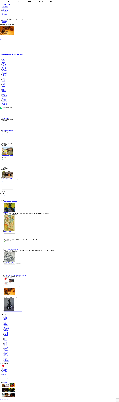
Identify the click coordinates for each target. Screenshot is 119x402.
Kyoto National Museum (6, 118)
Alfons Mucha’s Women (7, 231)
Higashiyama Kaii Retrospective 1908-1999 (10, 201)
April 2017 (3, 63)
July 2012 (3, 80)
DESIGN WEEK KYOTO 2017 (6, 36)
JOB (3, 13)
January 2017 (4, 77)
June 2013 (3, 86)
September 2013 (6, 360)
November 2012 (4, 96)
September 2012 (6, 359)
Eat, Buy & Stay (4, 371)
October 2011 (6, 354)
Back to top (4, 374)
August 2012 (4, 65)
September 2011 (4, 101)
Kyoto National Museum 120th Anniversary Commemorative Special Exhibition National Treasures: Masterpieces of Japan (22, 238)
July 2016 (3, 82)
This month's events (5, 10)
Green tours (4, 370)
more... (1, 39)
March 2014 (4, 91)
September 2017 (4, 104)
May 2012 (3, 93)
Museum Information (5, 21)
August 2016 (6, 324)
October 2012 (4, 97)
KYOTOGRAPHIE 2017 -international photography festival (13, 286)
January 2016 (6, 334)
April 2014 (5, 318)
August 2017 (4, 67)
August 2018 (4, 68)
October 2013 (4, 98)
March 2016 (4, 92)
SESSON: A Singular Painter (8, 262)
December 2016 (6, 328)
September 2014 (4, 103)
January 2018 (4, 78)
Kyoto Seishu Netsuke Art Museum (7, 178)
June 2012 (3, 85)
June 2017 (3, 88)
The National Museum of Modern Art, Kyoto (8, 130)
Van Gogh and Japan (7, 212)
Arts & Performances (5, 11)
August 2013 (6, 323)
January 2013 (4, 75)
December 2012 (4, 70)
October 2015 (4, 100)
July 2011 (3, 79)
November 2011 (4, 95)
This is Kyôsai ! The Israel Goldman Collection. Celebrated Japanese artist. (15, 275)
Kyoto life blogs (4, 14)
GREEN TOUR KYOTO (12, 400)
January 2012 (4, 74)
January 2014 (4, 76)
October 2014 (4, 99)
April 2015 (3, 61)
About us (3, 372)
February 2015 (4, 72)
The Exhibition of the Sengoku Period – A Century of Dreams (12, 54)
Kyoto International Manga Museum (7, 155)
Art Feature (4, 22)
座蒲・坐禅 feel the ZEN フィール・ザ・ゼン (5, 399)
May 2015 (3, 94)
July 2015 (5, 339)
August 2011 (4, 64)
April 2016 (3, 62)
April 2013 (3, 60)
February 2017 (4, 73)
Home (3, 9)
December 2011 (4, 69)
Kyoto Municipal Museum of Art (7, 142)
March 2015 (6, 349)
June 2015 (3, 87)
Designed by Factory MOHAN (26, 400)
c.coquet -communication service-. (5, 380)
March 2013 (4, 90)
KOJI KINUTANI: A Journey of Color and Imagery (11, 249)
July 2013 (3, 81)
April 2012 (3, 59)
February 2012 (6, 329)
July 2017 (3, 83)
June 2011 (3, 84)
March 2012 (4, 89)
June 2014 (5, 344)
